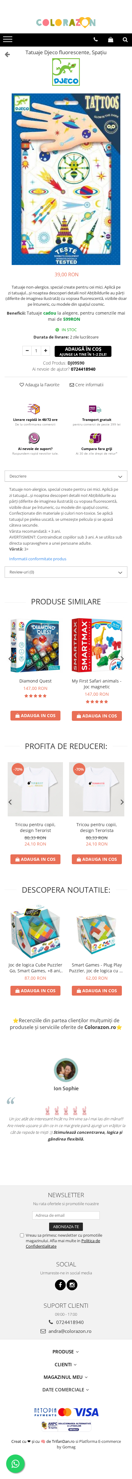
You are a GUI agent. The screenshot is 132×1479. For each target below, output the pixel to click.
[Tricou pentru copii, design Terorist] (35, 789)
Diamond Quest (35, 681)
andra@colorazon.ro (69, 1331)
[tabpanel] (66, 179)
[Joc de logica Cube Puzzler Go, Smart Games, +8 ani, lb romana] (35, 931)
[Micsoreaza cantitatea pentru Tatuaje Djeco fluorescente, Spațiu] (27, 351)
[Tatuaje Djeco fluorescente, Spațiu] (66, 179)
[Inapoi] (4, 54)
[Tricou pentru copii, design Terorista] (96, 789)
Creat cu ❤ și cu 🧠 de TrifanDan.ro (43, 1441)
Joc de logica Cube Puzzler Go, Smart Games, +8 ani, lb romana (35, 968)
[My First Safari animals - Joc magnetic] (96, 645)
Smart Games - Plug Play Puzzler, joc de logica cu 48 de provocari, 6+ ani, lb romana (96, 968)
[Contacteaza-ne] (95, 39)
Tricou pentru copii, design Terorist (35, 827)
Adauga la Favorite (42, 385)
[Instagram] (72, 1285)
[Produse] (8, 41)
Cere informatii (88, 385)
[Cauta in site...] (125, 39)
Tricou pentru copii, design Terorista (96, 827)
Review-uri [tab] (22, 572)
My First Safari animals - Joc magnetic (97, 684)
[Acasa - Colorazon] (66, 23)
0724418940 (69, 1322)
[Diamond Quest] (35, 645)
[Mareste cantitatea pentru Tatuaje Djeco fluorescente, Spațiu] (45, 351)
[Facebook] (60, 1285)
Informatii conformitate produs (37, 559)
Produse (63, 1351)
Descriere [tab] (18, 476)
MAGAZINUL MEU (64, 1377)
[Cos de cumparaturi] (111, 39)
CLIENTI (64, 1364)
